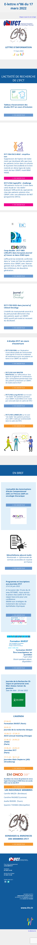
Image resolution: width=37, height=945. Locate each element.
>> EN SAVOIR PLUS (18, 115)
